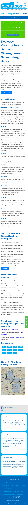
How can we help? (8, 488)
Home (3, 485)
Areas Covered (15, 485)
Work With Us (20, 494)
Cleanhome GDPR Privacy (9, 494)
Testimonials (16, 491)
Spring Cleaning (7, 491)
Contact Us (22, 485)
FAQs (7, 485)
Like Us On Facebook (9, 407)
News (22, 491)
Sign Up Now (6, 92)
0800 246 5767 (21, 14)
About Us (5, 268)
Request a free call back (26, 322)
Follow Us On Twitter (9, 410)
